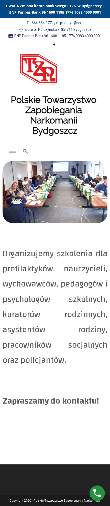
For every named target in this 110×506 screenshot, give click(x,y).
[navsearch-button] (25, 151)
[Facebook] (54, 44)
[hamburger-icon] (12, 151)
